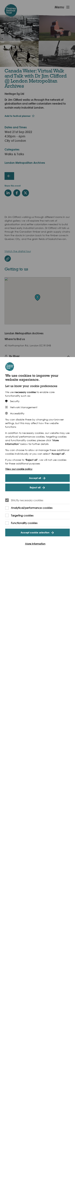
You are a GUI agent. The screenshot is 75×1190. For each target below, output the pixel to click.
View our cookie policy (18, 468)
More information (35, 543)
